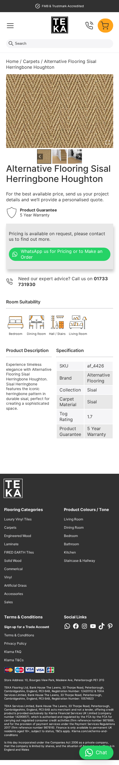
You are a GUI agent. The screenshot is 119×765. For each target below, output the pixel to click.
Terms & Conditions (19, 635)
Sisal (92, 390)
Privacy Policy (15, 643)
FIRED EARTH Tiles (19, 552)
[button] (44, 156)
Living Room (73, 519)
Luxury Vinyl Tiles (18, 519)
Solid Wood (12, 560)
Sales (8, 602)
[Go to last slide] (40, 157)
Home (12, 61)
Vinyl (8, 577)
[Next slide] (79, 157)
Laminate (11, 544)
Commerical (13, 569)
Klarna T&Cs (14, 660)
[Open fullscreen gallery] (107, 142)
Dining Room (74, 527)
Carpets (31, 61)
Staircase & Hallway (79, 560)
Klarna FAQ (12, 652)
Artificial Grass (15, 585)
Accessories (13, 594)
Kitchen (70, 552)
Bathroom (71, 544)
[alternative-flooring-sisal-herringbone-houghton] (59, 111)
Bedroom (71, 536)
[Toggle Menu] (10, 26)
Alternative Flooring (98, 377)
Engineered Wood (17, 536)
